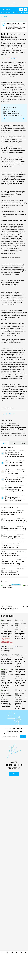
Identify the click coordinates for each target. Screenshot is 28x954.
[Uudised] (7, 952)
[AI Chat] (21, 952)
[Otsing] (16, 952)
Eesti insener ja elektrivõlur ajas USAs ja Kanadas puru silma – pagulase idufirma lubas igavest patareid (12, 563)
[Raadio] (12, 952)
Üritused (25, 12)
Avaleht (3, 12)
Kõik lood (8, 12)
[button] (10, 736)
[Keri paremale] (23, 118)
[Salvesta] (26, 451)
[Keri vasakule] (4, 118)
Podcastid (19, 12)
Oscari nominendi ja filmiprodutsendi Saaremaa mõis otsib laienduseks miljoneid (15, 498)
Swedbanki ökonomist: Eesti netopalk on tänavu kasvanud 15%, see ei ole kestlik (14, 489)
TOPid (14, 12)
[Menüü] (2, 952)
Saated (7, 485)
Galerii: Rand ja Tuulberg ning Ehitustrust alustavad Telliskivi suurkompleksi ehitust (12, 113)
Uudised (7, 460)
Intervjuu (4, 654)
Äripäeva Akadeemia (6, 606)
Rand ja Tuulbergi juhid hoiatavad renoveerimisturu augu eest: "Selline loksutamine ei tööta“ (7, 684)
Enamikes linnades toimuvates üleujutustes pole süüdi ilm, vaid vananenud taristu (13, 428)
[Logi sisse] (25, 952)
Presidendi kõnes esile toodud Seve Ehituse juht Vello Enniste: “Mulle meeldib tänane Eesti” (14, 463)
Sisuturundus (8, 423)
